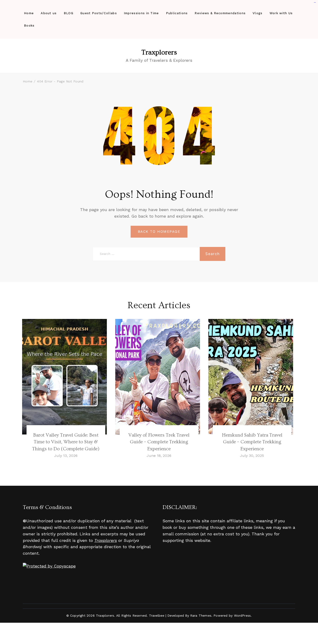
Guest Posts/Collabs (98, 13)
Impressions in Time (141, 13)
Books (29, 25)
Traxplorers (159, 52)
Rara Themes (200, 615)
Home (29, 13)
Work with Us (281, 13)
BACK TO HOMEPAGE (159, 231)
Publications (177, 13)
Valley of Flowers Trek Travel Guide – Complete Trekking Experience (158, 441)
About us (49, 13)
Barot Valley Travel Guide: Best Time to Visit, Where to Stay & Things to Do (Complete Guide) (65, 441)
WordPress (242, 615)
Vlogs (258, 13)
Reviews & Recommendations (220, 13)
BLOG (68, 13)
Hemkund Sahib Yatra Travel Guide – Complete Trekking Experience (252, 441)
